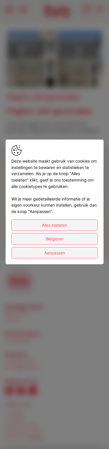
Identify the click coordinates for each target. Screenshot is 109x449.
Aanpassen (54, 252)
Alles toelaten (54, 225)
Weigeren (54, 238)
